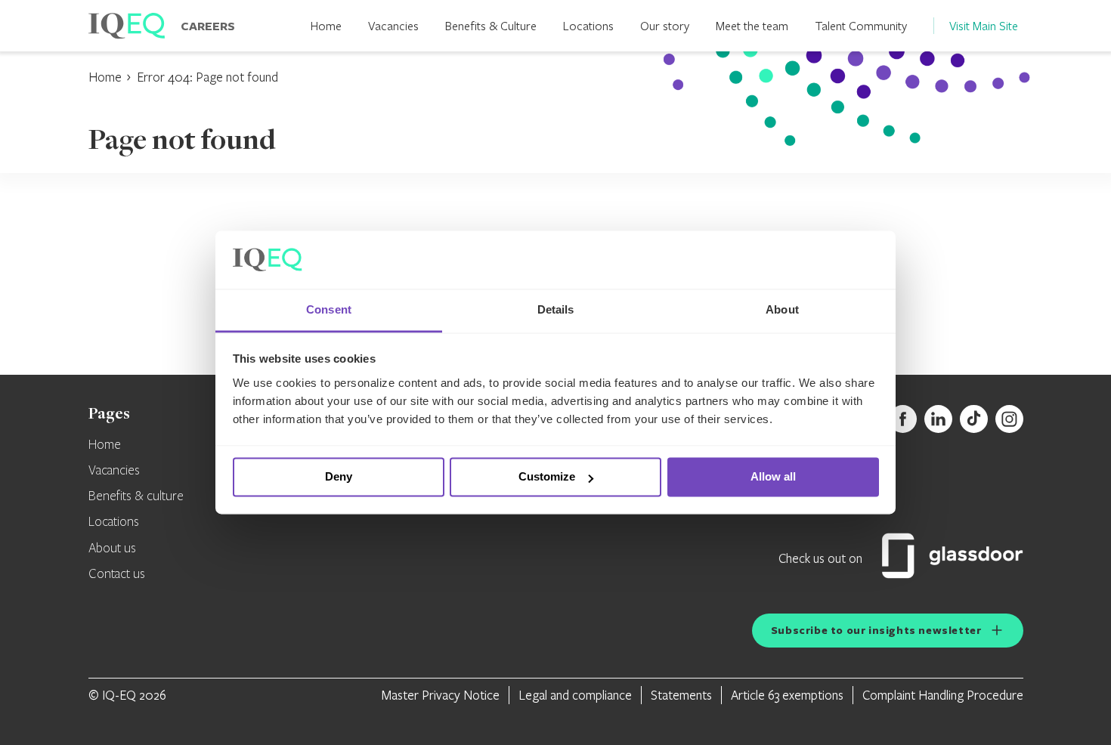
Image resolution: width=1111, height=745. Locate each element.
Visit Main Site (983, 25)
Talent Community (861, 25)
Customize (546, 477)
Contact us (116, 574)
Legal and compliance (575, 694)
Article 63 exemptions (787, 694)
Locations (588, 25)
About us (112, 548)
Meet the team (752, 25)
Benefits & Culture (491, 25)
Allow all (773, 477)
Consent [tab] (328, 309)
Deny (338, 477)
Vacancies (393, 25)
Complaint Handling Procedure (942, 694)
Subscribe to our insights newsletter (876, 630)
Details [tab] (555, 309)
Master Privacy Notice (441, 694)
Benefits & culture (136, 496)
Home (326, 25)
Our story (664, 25)
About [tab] (782, 309)
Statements (681, 694)
